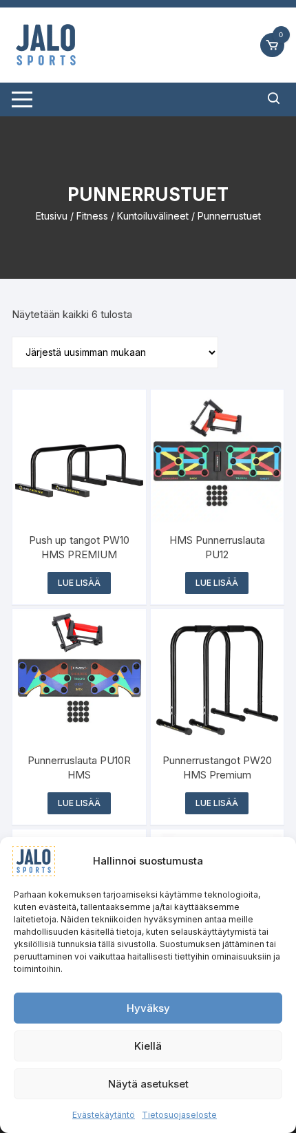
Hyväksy (148, 1008)
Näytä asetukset (148, 1083)
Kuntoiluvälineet (153, 216)
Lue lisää (79, 583)
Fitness (92, 216)
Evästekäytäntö (103, 1115)
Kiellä (148, 1045)
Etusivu (51, 216)
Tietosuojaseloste (179, 1115)
